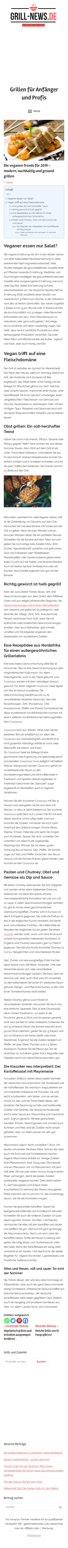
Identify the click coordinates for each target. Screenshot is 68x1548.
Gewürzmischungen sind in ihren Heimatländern (31, 605)
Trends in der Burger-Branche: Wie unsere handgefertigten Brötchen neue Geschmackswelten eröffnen (34, 1471)
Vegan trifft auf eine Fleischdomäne (26, 202)
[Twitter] (13, 1320)
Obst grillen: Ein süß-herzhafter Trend (30, 206)
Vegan (9, 182)
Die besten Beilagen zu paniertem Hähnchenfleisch (33, 1452)
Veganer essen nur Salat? (20, 198)
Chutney (9, 934)
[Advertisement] (34, 57)
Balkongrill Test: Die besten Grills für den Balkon (31, 1488)
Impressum (34, 1535)
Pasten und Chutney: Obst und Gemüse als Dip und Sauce (34, 221)
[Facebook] (25, 1320)
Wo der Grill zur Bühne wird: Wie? (23, 1481)
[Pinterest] (19, 1320)
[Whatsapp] (7, 1320)
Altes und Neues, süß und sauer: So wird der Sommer (38, 233)
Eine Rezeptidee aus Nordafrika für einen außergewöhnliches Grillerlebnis (32, 215)
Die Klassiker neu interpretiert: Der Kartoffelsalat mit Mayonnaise (38, 228)
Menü (37, 111)
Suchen (41, 1361)
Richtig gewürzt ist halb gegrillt (27, 209)
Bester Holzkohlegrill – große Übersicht (26, 1459)
